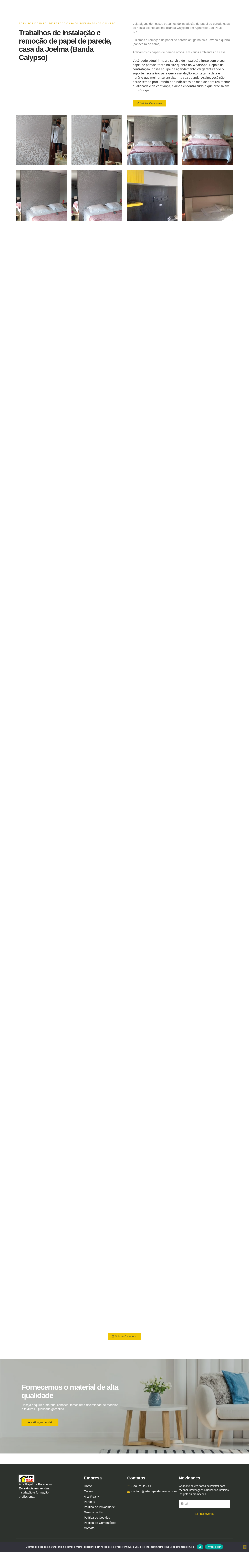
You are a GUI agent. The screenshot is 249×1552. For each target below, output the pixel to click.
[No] (244, 1547)
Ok (200, 1546)
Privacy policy (214, 1546)
